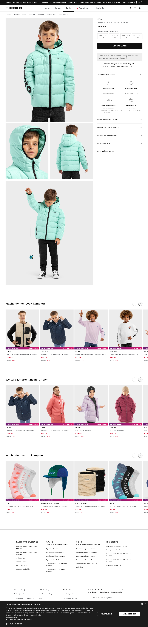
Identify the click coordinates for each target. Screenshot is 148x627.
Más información (11, 617)
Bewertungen (103, 143)
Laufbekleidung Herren (55, 552)
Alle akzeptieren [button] (129, 614)
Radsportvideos (72, 594)
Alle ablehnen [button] (107, 614)
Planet (44, 352)
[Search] (130, 8)
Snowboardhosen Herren (86, 556)
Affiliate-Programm (46, 590)
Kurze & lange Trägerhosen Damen (26, 553)
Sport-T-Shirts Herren (55, 560)
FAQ (40, 598)
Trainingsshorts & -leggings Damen (56, 564)
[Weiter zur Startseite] (14, 8)
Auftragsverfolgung (21, 594)
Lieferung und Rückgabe (108, 127)
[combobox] (142, 604)
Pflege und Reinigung (107, 135)
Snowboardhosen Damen (86, 560)
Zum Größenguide (105, 151)
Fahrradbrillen (22, 565)
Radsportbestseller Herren (116, 550)
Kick (112, 503)
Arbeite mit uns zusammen (24, 598)
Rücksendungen (20, 590)
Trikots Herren (22, 558)
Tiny (8, 352)
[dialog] (74, 614)
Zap (8, 503)
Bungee (79, 352)
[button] (50, 619)
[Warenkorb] (135, 8)
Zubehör (79, 567)
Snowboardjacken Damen (86, 552)
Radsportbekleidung (27, 542)
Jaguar (113, 352)
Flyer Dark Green (50, 503)
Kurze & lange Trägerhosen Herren (26, 547)
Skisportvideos (71, 598)
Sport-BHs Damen (53, 549)
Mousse (79, 428)
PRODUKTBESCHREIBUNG (107, 119)
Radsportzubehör (23, 569)
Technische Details (106, 74)
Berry (113, 428)
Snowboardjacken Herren (86, 549)
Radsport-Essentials (114, 565)
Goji (43, 428)
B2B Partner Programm (48, 594)
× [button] (145, 604)
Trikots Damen (22, 562)
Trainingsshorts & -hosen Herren (56, 570)
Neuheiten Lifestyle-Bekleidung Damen (118, 561)
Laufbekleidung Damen (55, 556)
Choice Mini (81, 503)
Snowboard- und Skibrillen (87, 563)
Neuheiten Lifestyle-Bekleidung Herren (118, 555)
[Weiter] (140, 304)
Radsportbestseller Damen (116, 546)
